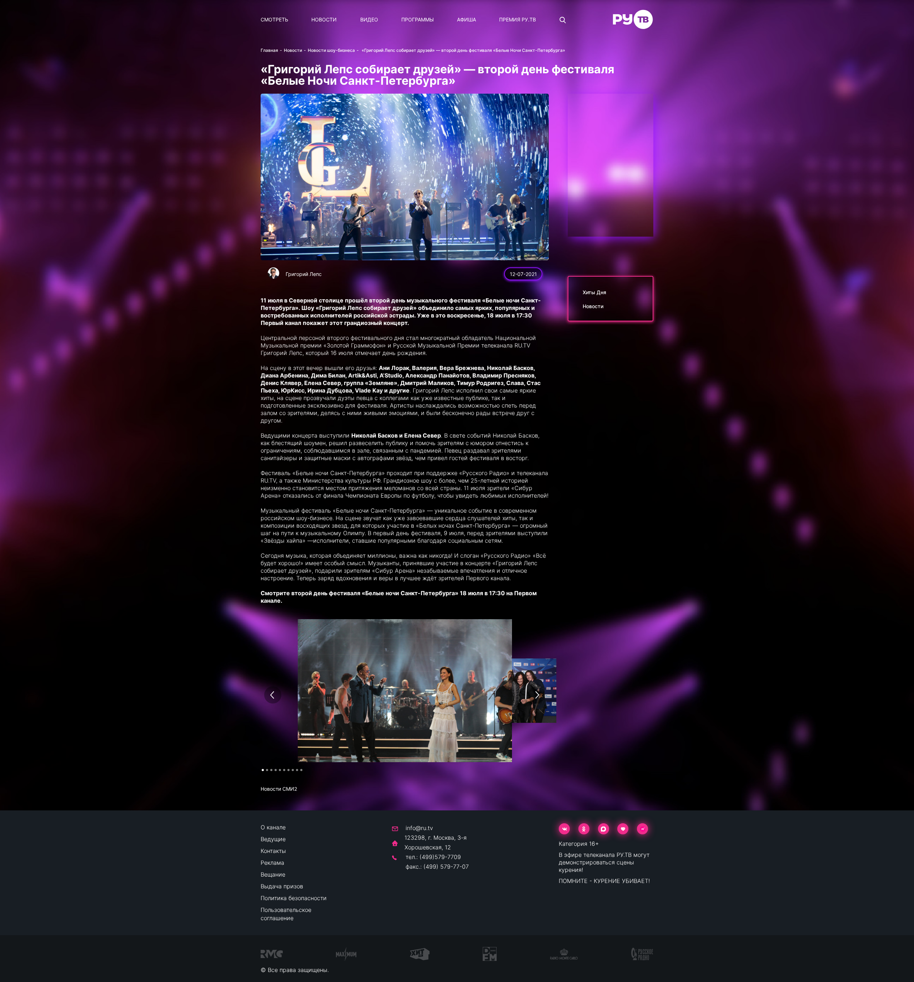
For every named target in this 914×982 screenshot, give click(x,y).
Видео (369, 19)
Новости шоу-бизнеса (331, 50)
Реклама (272, 862)
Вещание (273, 874)
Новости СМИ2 (279, 789)
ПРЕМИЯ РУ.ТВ (517, 19)
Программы (417, 19)
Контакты (273, 850)
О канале (273, 827)
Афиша (466, 19)
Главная (269, 50)
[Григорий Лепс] (273, 273)
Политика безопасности (294, 898)
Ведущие (273, 839)
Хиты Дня (594, 292)
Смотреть (274, 19)
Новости (324, 19)
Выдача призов (282, 886)
